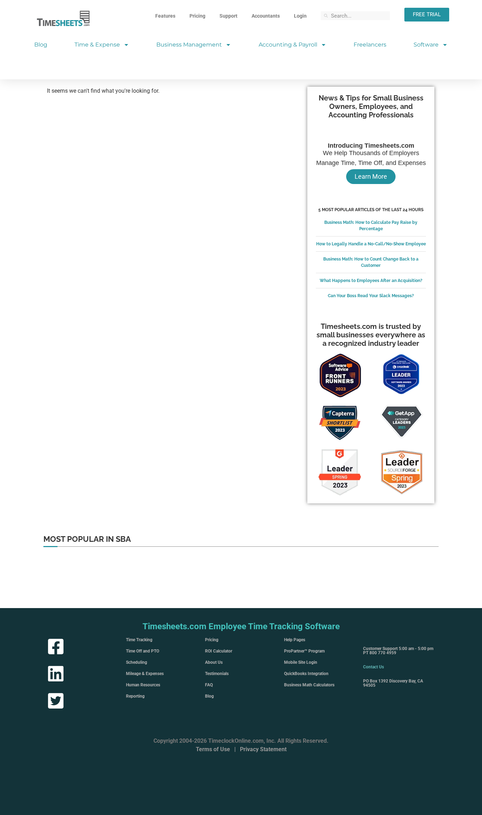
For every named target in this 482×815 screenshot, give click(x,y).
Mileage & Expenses (145, 673)
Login (300, 16)
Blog (40, 44)
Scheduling (136, 662)
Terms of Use (213, 749)
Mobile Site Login (300, 662)
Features (165, 16)
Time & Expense (97, 44)
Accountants (266, 16)
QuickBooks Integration (306, 673)
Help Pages (294, 639)
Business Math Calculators (309, 684)
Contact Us (373, 666)
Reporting (135, 696)
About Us (214, 662)
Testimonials (217, 673)
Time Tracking (139, 639)
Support (228, 16)
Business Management (189, 44)
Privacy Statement (263, 749)
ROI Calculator (218, 651)
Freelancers (370, 44)
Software (426, 44)
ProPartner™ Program (304, 651)
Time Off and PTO (142, 651)
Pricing (197, 16)
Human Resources (143, 684)
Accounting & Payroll (288, 44)
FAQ (209, 684)
